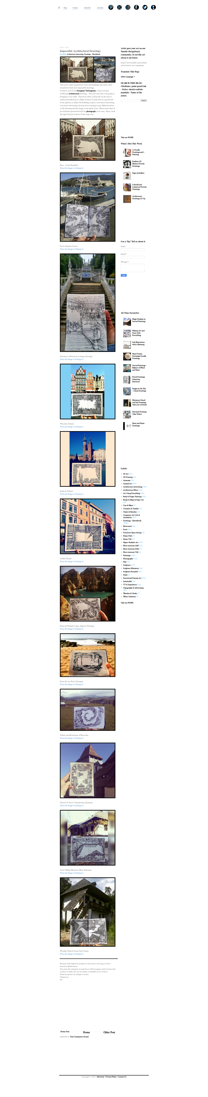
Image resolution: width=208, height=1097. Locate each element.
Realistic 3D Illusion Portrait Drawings (138, 163)
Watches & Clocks (130, 593)
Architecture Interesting (75, 54)
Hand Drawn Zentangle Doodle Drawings (139, 356)
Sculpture (127, 565)
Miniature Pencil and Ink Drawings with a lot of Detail (139, 402)
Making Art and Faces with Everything (138, 332)
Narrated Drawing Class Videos (139, 413)
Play (124, 562)
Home (86, 1032)
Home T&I (127, 539)
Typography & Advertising (133, 588)
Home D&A (127, 536)
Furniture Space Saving (132, 532)
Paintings (126, 555)
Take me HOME (127, 137)
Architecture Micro (130, 490)
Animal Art (127, 483)
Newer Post (64, 1031)
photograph (91, 111)
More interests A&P (131, 545)
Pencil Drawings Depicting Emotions (138, 379)
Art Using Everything (131, 493)
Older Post (109, 1032)
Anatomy (126, 480)
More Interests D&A (131, 549)
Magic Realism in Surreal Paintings (138, 320)
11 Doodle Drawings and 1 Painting (138, 152)
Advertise (100, 1077)
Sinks (125, 575)
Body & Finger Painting (132, 496)
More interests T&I (130, 552)
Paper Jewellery (138, 173)
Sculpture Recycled (130, 571)
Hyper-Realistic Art (130, 542)
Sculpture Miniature (131, 568)
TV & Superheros (130, 584)
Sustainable (127, 581)
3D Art (126, 474)
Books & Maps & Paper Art (133, 500)
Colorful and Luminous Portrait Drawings (139, 186)
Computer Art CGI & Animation (131, 516)
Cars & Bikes (128, 505)
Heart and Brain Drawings (138, 424)
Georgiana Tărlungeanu (86, 90)
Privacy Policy (111, 1077)
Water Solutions (129, 596)
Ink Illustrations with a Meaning (138, 343)
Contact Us (122, 1077)
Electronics (127, 526)
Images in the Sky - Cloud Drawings (139, 389)
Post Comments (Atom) (79, 1036)
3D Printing (127, 477)
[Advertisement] (104, 27)
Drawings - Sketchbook (92, 54)
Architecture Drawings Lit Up (138, 197)
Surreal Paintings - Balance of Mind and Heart (139, 367)
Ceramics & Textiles (131, 508)
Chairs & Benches (130, 512)
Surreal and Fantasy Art (132, 578)
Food (125, 529)
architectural (74, 93)
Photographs (128, 558)
